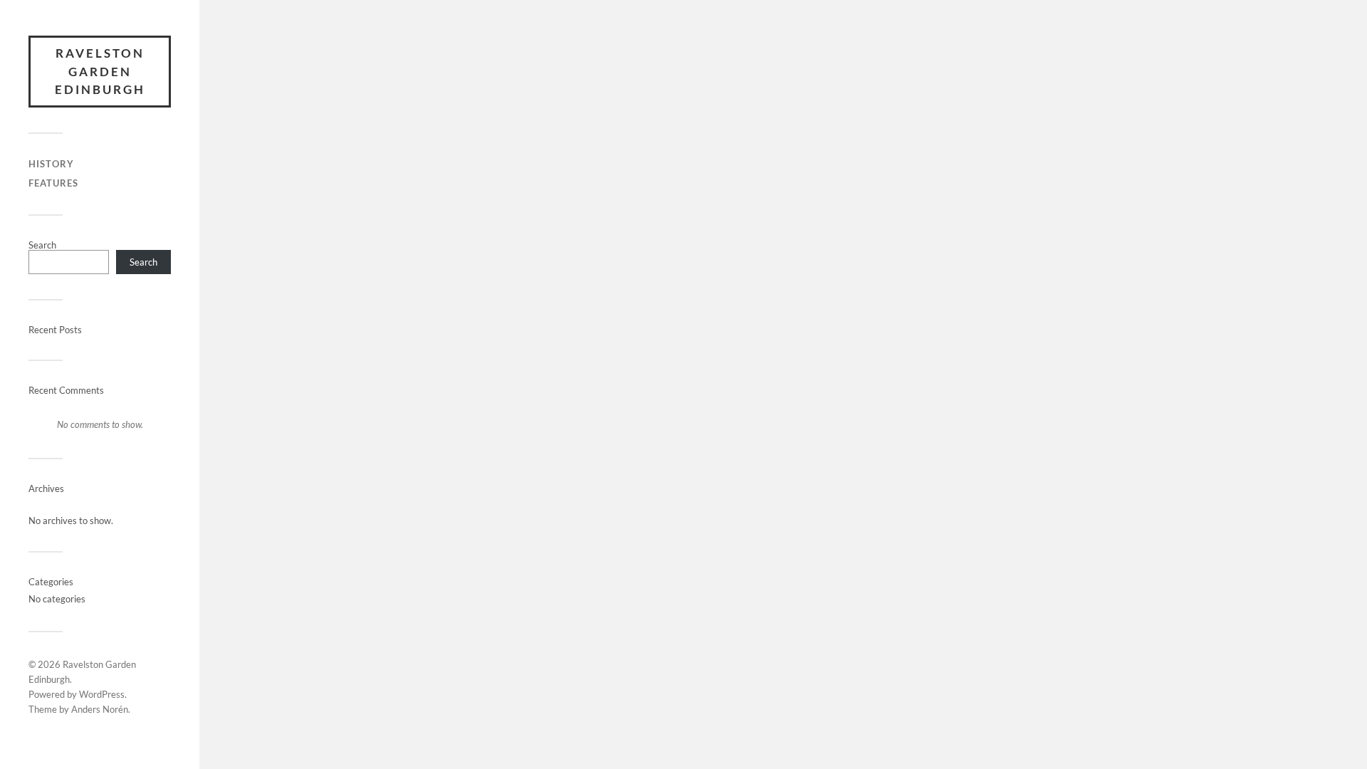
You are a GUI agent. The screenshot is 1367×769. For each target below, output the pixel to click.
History (51, 163)
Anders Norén (99, 709)
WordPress (102, 694)
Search (42, 245)
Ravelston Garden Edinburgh (100, 71)
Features (53, 183)
